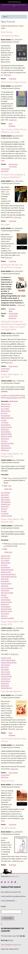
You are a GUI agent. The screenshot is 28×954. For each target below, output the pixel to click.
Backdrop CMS (14, 876)
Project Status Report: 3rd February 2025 (12, 455)
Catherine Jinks (6, 572)
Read (10, 124)
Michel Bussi (5, 446)
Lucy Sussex (13, 166)
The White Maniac (8, 828)
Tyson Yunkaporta (7, 588)
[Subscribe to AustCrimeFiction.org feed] (1, 924)
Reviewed (12, 126)
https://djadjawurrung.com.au (11, 945)
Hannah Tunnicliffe (7, 443)
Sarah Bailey (5, 497)
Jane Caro (4, 441)
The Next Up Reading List (12, 398)
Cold (9, 486)
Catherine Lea (5, 404)
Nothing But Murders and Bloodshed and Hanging (12, 266)
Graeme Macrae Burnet (9, 577)
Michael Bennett (6, 688)
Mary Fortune (6, 32)
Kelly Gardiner (5, 425)
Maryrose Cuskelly (7, 593)
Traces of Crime (7, 780)
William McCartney (7, 418)
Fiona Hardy (5, 439)
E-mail (3, 906)
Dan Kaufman (5, 416)
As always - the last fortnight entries (13, 395)
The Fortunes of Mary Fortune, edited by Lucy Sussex (14, 130)
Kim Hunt (4, 413)
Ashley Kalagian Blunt (8, 574)
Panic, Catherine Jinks (15, 478)
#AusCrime (4, 171)
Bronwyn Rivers (6, 583)
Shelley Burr (5, 429)
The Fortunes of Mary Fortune (13, 82)
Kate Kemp (4, 586)
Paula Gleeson (6, 432)
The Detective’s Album (10, 35)
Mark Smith (5, 495)
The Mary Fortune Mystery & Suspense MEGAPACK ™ (13, 175)
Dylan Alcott (5, 590)
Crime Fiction (5, 169)
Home (5, 17)
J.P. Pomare (4, 422)
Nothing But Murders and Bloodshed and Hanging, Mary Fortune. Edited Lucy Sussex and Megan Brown (13, 325)
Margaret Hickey (6, 434)
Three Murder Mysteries (11, 691)
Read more (7, 75)
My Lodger (5, 224)
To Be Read (12, 79)
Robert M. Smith (6, 436)
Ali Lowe (4, 420)
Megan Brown (5, 411)
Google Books (13, 313)
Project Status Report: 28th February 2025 (12, 520)
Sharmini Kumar (6, 427)
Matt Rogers (5, 450)
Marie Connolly (6, 448)
